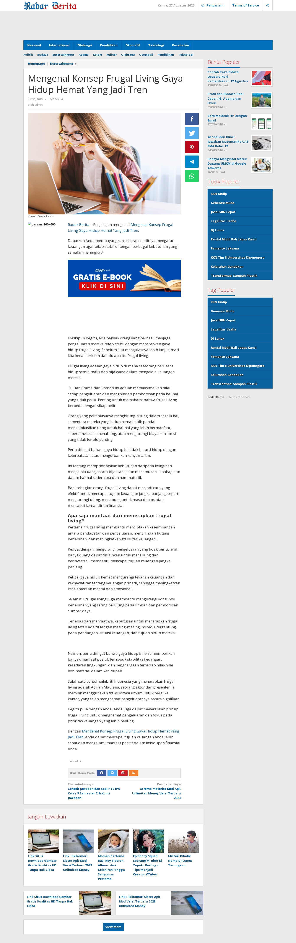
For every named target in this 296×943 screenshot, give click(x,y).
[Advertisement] (148, 25)
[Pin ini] (192, 147)
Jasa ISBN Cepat (223, 212)
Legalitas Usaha (223, 221)
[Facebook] (101, 773)
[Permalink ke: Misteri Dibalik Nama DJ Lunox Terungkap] (183, 841)
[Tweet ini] (192, 133)
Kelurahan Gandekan (227, 266)
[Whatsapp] (192, 176)
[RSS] (133, 773)
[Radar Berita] (50, 5)
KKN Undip (219, 194)
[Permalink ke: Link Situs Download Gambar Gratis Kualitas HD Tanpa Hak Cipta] (43, 841)
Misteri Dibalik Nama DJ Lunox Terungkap (180, 860)
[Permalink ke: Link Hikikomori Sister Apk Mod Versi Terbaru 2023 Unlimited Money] (78, 841)
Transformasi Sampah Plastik (234, 276)
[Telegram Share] (192, 162)
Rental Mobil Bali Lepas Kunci (233, 239)
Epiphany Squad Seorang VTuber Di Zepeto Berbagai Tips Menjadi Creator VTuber (147, 865)
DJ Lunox (217, 230)
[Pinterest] (123, 773)
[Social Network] (267, 5)
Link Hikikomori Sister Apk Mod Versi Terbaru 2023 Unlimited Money (139, 901)
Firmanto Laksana (225, 248)
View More (113, 927)
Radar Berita (78, 224)
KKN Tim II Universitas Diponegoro (237, 257)
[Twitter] (112, 773)
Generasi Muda (222, 203)
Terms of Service (240, 397)
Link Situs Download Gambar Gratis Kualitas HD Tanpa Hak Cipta (50, 901)
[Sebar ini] (192, 119)
